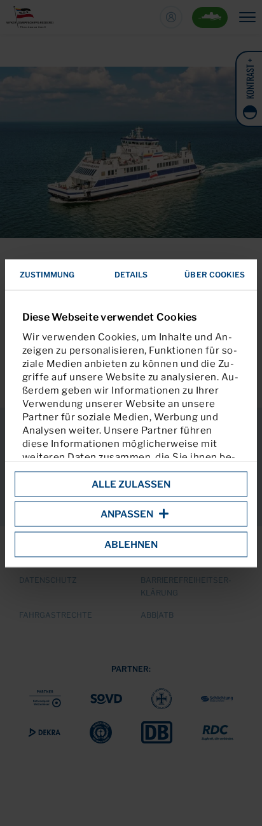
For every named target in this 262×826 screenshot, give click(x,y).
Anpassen (126, 514)
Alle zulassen (131, 484)
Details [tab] (131, 274)
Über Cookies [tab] (214, 274)
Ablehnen (131, 544)
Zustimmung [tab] (47, 274)
